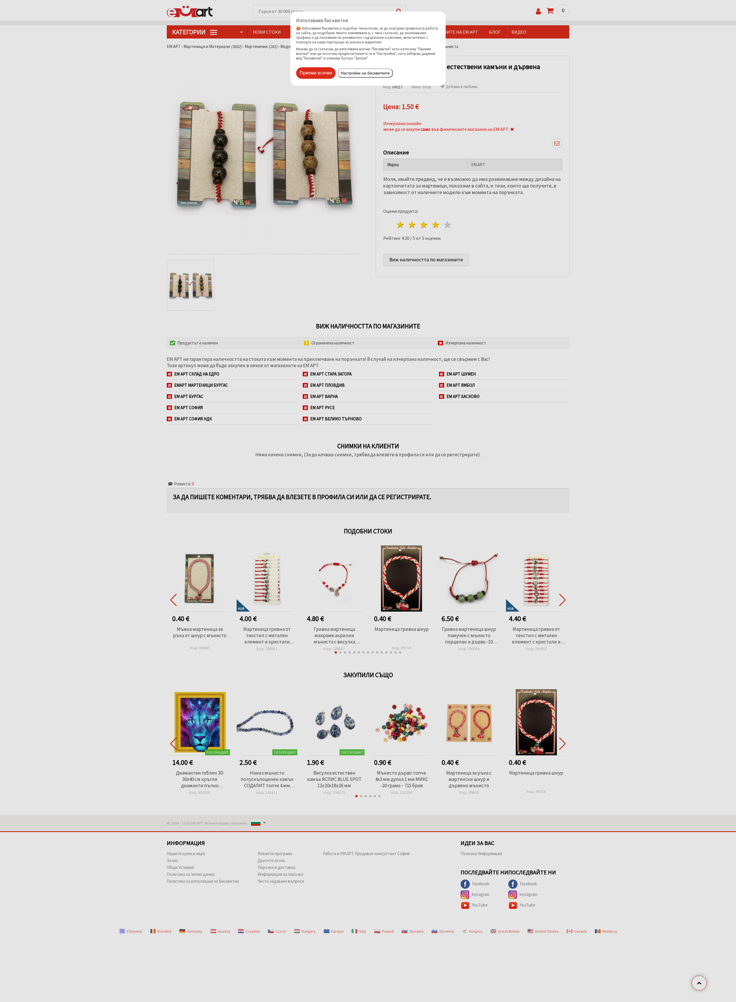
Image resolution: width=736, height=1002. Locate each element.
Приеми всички (316, 72)
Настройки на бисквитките (365, 73)
